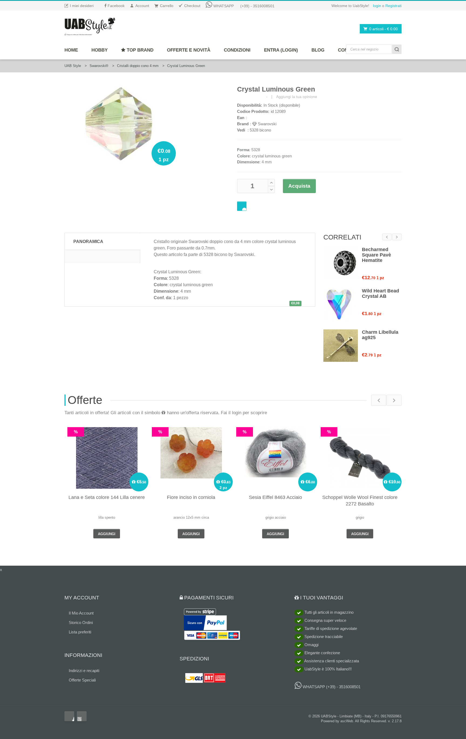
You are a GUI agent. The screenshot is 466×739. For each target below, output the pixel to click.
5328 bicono (260, 130)
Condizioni (237, 50)
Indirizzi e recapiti (84, 670)
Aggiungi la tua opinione (296, 97)
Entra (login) (281, 50)
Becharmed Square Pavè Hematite (376, 255)
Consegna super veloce (324, 620)
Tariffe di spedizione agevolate (330, 628)
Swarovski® (99, 66)
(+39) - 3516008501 (257, 6)
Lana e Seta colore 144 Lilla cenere (106, 497)
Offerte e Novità (188, 50)
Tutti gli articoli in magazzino (328, 612)
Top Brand (139, 50)
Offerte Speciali (82, 680)
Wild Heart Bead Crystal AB (380, 293)
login (377, 6)
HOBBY (99, 50)
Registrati (393, 6)
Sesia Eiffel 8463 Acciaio (275, 497)
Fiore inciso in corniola (191, 497)
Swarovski (266, 124)
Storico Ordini (81, 622)
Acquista (299, 186)
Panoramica (88, 241)
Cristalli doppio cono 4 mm (138, 66)
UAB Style (72, 66)
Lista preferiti (80, 632)
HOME (71, 50)
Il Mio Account (81, 613)
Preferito (241, 206)
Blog (317, 50)
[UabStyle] (89, 25)
